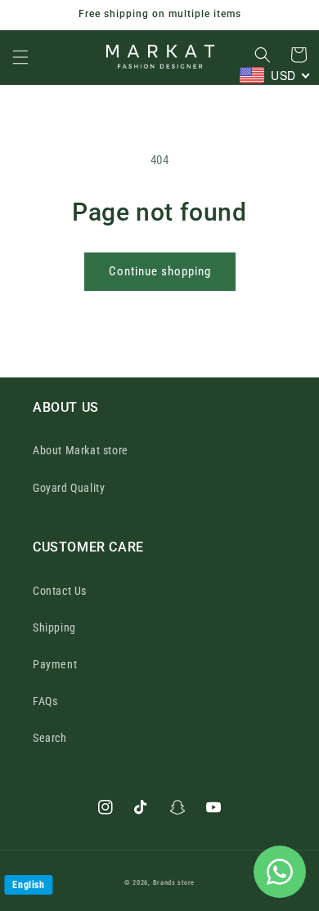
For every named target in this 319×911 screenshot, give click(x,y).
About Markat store (80, 450)
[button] (20, 57)
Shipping (54, 627)
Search (50, 737)
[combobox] (275, 75)
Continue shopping (160, 271)
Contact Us (60, 590)
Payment (55, 664)
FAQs (45, 701)
